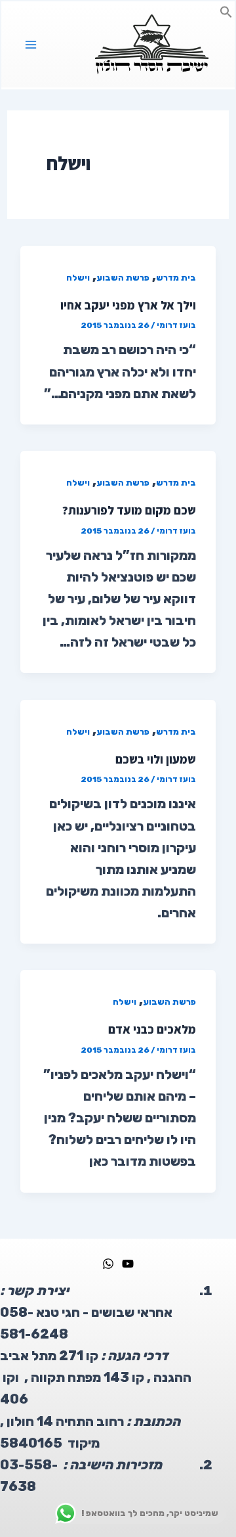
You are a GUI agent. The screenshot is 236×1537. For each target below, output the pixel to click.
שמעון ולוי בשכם (155, 759)
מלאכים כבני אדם (152, 1029)
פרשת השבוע (122, 278)
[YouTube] (128, 1264)
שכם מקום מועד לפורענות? (129, 510)
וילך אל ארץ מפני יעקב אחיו (128, 305)
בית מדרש (176, 278)
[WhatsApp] (108, 1264)
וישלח (78, 278)
